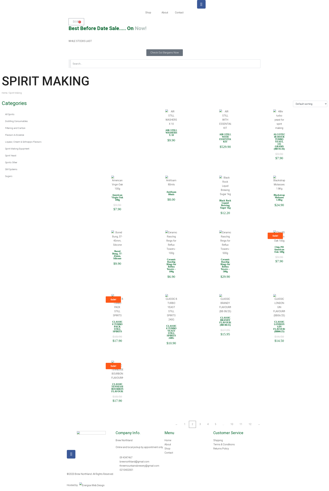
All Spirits (9, 114)
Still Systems (11, 169)
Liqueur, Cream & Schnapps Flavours (23, 142)
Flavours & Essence (14, 135)
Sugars (8, 176)
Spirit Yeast (10, 155)
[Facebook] (201, 4)
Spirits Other (11, 162)
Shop (148, 12)
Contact (179, 12)
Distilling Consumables (16, 121)
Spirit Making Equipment (17, 148)
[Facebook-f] (71, 454)
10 (231, 424)
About (165, 12)
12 (250, 424)
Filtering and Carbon (15, 128)
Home (4, 93)
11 (241, 424)
